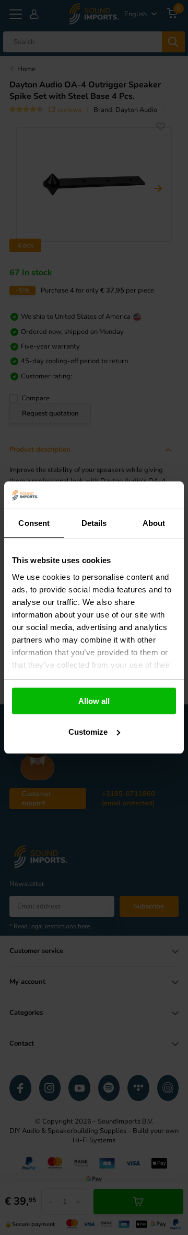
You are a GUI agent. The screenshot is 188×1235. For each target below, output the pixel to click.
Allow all (94, 701)
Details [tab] (94, 523)
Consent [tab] (34, 523)
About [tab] (154, 523)
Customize (88, 731)
